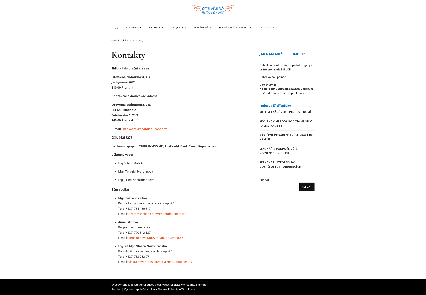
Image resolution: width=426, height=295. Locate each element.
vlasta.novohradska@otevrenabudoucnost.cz (160, 262)
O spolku (132, 27)
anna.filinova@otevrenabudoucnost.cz (155, 238)
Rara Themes (159, 289)
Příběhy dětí (202, 27)
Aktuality (156, 27)
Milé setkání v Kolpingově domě (286, 112)
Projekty (177, 27)
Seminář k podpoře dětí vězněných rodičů (279, 151)
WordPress (188, 289)
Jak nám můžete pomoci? (236, 27)
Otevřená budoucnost (147, 285)
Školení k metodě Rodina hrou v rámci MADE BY (286, 124)
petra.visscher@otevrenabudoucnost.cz (156, 214)
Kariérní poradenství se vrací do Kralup (287, 137)
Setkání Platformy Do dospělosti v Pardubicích (280, 165)
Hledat (264, 180)
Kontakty (267, 27)
